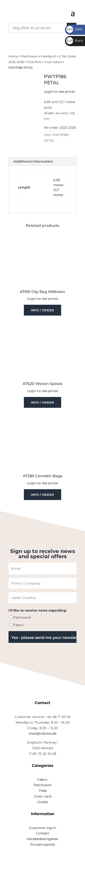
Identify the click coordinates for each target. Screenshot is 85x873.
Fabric (18, 625)
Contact (42, 833)
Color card (42, 796)
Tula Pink (34, 62)
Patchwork (29, 56)
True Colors (53, 62)
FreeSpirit (48, 56)
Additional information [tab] (33, 161)
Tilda (43, 791)
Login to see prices (59, 91)
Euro (75, 40)
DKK (75, 29)
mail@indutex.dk (42, 733)
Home (13, 56)
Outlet (42, 802)
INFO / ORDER (42, 310)
